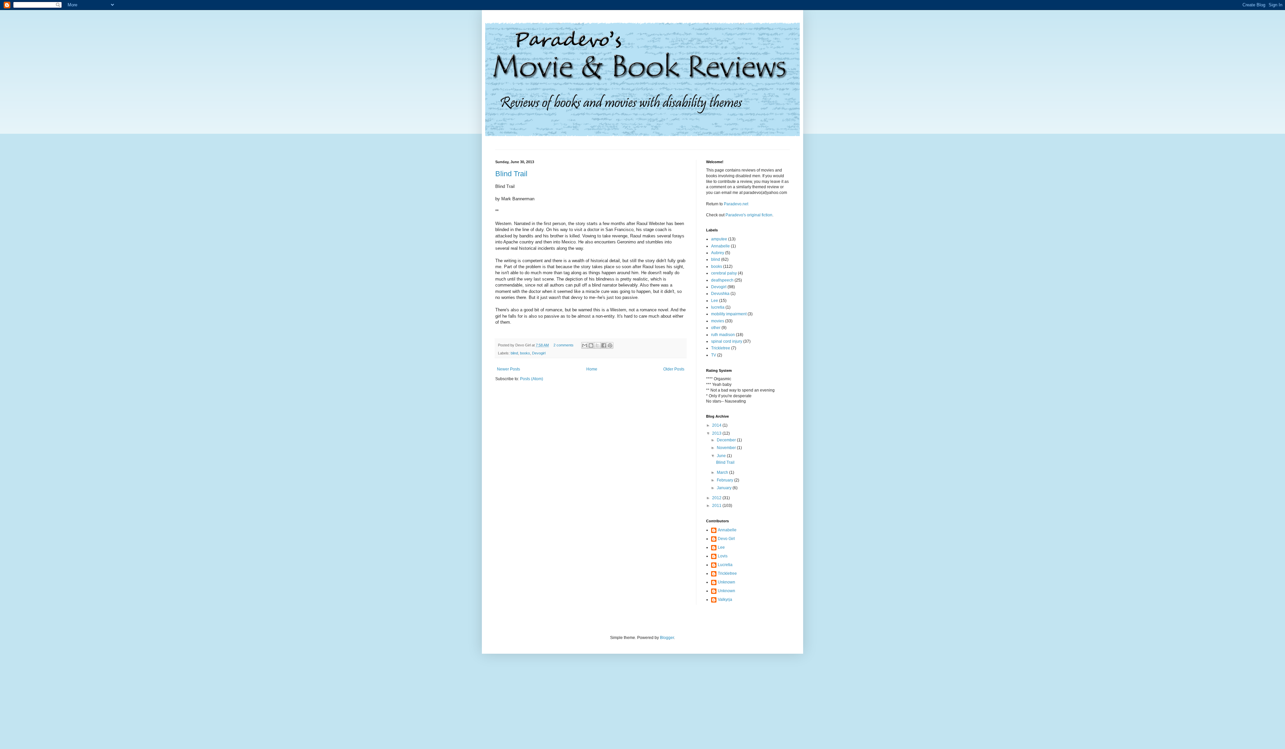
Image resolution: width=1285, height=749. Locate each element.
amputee (719, 239)
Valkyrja (725, 599)
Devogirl (538, 353)
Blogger (667, 637)
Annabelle (720, 246)
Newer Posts (508, 369)
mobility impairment (729, 314)
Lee (714, 300)
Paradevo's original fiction (748, 215)
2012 (717, 498)
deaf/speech (722, 280)
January (725, 488)
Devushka (720, 293)
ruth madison (723, 334)
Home (591, 369)
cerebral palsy (724, 273)
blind (514, 353)
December (727, 440)
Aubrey (717, 252)
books (525, 353)
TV (713, 355)
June (722, 455)
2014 (717, 425)
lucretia (717, 307)
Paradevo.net (736, 204)
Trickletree (720, 348)
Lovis (722, 556)
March (723, 472)
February (725, 480)
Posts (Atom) (531, 379)
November (727, 447)
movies (717, 321)
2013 (717, 433)
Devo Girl (726, 538)
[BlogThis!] (591, 345)
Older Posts (673, 369)
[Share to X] (597, 345)
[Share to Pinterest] (610, 345)
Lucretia (725, 564)
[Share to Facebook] (603, 345)
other (715, 327)
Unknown (726, 582)
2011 (717, 505)
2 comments (563, 345)
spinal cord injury (726, 341)
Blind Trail (511, 174)
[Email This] (584, 345)
